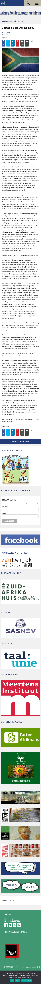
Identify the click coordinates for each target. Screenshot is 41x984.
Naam (4, 513)
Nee (17, 981)
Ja (12, 981)
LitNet (12, 967)
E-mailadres (6, 506)
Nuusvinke (19, 21)
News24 (9, 900)
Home (3, 21)
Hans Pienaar (6, 32)
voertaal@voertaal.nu (14, 919)
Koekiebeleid (26, 981)
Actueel (10, 21)
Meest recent (20, 441)
